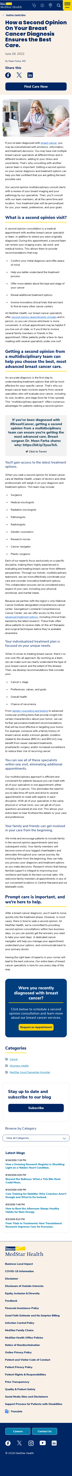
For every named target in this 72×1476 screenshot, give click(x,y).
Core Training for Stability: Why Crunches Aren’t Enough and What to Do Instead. (36, 1195)
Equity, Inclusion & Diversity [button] (22, 1293)
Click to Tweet (38, 451)
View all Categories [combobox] (17, 1138)
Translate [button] (16, 1411)
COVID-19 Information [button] (19, 1271)
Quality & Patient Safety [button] (20, 1389)
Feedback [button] (11, 1301)
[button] (34, 5)
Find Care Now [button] (36, 86)
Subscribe (36, 1108)
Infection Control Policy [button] (19, 1323)
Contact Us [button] (45, 1431)
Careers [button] (18, 1431)
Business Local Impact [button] (19, 1264)
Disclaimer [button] (11, 1279)
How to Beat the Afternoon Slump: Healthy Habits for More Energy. (32, 1210)
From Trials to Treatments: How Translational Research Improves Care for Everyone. (34, 1225)
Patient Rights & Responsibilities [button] (25, 1374)
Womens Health (19, 1066)
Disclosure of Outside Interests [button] (24, 1286)
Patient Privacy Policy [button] (18, 1367)
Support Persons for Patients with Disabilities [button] (33, 1404)
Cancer (14, 1059)
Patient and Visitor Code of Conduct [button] (27, 1360)
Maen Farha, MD (17, 61)
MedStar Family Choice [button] (19, 1330)
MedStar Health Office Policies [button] (24, 1338)
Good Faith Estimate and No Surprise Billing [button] (32, 1315)
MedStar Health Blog (15, 15)
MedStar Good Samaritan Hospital (30, 1072)
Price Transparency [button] (17, 1382)
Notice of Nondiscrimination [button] (22, 1345)
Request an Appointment (36, 1027)
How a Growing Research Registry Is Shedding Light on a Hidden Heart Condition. (35, 1166)
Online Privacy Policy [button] (18, 1352)
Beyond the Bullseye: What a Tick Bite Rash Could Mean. (33, 1180)
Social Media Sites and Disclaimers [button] (26, 1397)
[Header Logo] (12, 4)
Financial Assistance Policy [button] (22, 1308)
